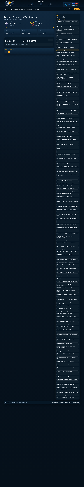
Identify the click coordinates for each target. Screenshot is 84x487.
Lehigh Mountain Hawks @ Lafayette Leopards (66, 256)
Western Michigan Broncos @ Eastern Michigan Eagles (66, 124)
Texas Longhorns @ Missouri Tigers (64, 371)
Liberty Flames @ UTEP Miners (63, 95)
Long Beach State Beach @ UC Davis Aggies (66, 259)
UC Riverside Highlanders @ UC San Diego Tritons (67, 392)
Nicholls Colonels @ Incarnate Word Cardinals (66, 272)
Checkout (75, 0)
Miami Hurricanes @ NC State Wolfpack (65, 196)
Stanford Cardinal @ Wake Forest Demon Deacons (67, 204)
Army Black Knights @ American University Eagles (67, 72)
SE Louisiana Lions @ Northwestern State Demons (67, 233)
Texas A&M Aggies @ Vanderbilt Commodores (66, 66)
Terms (70, 402)
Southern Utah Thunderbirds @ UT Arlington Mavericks (66, 155)
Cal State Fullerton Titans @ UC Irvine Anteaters (67, 387)
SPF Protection (36, 9)
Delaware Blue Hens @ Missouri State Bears (66, 134)
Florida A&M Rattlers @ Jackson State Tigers (66, 161)
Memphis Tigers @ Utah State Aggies (64, 343)
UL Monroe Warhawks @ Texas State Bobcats (66, 158)
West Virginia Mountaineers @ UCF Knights (66, 321)
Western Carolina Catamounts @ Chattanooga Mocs (66, 243)
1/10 (6, 52)
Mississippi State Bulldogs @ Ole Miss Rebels (66, 324)
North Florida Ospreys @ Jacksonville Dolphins (66, 198)
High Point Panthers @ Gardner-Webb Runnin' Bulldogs (66, 89)
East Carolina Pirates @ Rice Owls (64, 81)
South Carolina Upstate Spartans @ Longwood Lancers (66, 151)
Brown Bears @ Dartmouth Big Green (64, 305)
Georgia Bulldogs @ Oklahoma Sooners (65, 163)
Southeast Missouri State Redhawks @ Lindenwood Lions (65, 237)
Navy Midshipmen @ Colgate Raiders (64, 33)
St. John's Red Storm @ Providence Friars (65, 64)
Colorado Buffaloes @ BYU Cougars (64, 180)
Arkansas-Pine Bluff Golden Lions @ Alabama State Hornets (66, 175)
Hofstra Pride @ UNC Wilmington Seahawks (66, 185)
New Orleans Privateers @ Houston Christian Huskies (66, 230)
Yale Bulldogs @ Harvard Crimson (64, 329)
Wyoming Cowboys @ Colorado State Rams (66, 211)
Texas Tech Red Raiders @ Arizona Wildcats (66, 326)
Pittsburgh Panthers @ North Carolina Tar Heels (67, 108)
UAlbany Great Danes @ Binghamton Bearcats (66, 209)
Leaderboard (29, 9)
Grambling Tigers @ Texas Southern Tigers (66, 249)
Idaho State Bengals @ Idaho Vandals (64, 254)
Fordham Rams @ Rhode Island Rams (64, 26)
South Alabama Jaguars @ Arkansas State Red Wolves (66, 148)
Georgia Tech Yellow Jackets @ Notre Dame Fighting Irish (66, 30)
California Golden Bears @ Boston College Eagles (67, 21)
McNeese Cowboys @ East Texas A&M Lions (66, 316)
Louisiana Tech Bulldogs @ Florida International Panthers (66, 98)
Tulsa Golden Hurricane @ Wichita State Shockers (67, 331)
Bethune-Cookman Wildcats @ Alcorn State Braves (67, 177)
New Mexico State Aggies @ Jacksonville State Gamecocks (66, 269)
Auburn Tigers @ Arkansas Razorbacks (65, 376)
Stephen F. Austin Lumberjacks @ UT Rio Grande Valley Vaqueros (67, 303)
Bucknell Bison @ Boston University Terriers (66, 44)
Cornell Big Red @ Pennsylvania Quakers (65, 311)
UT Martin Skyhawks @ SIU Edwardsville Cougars (67, 240)
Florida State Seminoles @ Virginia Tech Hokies (66, 86)
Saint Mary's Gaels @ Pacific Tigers (64, 395)
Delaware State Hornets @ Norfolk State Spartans (67, 218)
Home (6, 9)
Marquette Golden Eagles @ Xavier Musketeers (66, 139)
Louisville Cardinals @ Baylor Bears (64, 193)
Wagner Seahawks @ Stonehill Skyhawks (65, 118)
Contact (66, 402)
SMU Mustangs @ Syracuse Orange (64, 113)
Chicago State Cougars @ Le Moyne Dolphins (66, 47)
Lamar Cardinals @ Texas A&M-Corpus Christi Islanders (66, 221)
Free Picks (15, 9)
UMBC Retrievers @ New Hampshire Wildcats (66, 69)
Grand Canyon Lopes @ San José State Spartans (67, 251)
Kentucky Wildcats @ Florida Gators (64, 136)
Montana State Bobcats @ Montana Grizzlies (66, 384)
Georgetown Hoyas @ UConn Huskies (65, 337)
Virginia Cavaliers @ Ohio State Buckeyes (65, 361)
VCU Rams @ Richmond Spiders (63, 318)
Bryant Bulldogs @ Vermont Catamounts (65, 74)
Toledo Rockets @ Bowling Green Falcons (65, 287)
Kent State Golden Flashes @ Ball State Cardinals (67, 92)
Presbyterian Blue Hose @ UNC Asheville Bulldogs (67, 110)
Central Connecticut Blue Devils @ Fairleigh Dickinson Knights (66, 78)
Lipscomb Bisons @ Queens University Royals (66, 191)
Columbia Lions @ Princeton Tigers (64, 308)
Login (71, 9)
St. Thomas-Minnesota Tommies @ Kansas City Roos (67, 358)
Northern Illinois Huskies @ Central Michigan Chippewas (66, 275)
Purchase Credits (75, 402)
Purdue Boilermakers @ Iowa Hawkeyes (65, 278)
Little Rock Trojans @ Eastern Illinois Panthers (66, 224)
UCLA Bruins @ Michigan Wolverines (64, 42)
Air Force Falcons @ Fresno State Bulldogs (66, 246)
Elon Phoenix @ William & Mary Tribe (64, 83)
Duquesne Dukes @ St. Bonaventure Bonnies (66, 183)
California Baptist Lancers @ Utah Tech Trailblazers (67, 379)
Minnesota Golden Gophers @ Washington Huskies (67, 382)
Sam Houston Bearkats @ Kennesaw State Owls (67, 281)
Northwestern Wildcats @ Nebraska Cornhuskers (67, 61)
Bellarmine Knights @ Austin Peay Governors (66, 296)
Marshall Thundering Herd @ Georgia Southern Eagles (66, 364)
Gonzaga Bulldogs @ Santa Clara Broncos (65, 397)
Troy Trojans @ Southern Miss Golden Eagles (66, 374)
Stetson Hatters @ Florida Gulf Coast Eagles (66, 116)
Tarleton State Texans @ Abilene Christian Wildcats (67, 206)
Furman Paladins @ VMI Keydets (63, 50)
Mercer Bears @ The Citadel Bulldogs (64, 59)
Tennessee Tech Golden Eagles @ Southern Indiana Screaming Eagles (67, 285)
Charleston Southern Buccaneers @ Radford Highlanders (66, 128)
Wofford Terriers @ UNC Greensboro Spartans (66, 294)
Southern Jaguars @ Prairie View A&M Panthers (67, 299)
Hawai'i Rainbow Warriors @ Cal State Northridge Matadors (67, 340)
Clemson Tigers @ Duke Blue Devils (64, 24)
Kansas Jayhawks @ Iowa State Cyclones (65, 52)
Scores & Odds (22, 9)
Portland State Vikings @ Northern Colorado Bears (67, 201)
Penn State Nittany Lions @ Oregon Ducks (65, 144)
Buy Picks (10, 9)
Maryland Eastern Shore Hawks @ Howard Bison (67, 227)
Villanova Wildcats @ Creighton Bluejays (65, 131)
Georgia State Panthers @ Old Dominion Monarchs (67, 166)
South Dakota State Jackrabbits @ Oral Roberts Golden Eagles (67, 354)
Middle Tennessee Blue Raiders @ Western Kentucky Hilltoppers (66, 347)
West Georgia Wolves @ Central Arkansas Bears (67, 121)
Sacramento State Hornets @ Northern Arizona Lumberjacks (66, 350)
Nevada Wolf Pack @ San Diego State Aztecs (66, 389)
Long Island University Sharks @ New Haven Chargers (66, 56)
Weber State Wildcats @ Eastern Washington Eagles (66, 291)
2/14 (9, 52)
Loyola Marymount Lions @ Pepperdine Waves (66, 262)
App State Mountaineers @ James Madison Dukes (67, 171)
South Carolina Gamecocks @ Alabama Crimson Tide (67, 368)
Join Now (77, 9)
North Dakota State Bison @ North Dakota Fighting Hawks (67, 105)
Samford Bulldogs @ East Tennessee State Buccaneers (65, 36)
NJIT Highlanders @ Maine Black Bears (65, 141)
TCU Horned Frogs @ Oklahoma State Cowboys (67, 39)
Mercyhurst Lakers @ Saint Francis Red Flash (66, 101)
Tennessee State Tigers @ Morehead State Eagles (67, 168)
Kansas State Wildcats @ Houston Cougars (66, 188)
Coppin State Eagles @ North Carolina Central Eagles (66, 215)
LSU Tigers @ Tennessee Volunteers (64, 313)
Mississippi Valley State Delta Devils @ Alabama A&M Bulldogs (67, 265)
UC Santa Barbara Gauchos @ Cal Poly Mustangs (67, 334)
